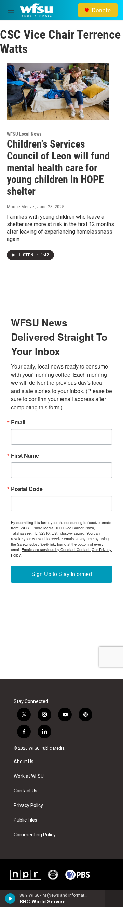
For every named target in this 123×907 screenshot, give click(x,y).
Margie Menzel (21, 206)
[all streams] (114, 898)
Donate (101, 10)
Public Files (25, 820)
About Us (23, 761)
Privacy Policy (28, 805)
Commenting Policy (35, 834)
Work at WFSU (29, 776)
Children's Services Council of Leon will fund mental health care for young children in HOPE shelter (58, 167)
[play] (10, 898)
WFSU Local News (24, 134)
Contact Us (25, 790)
